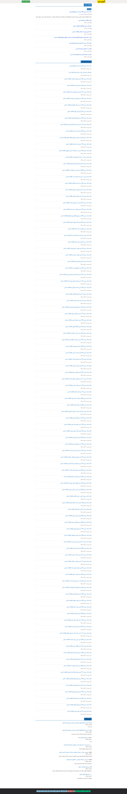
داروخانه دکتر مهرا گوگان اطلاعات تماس (82, 26)
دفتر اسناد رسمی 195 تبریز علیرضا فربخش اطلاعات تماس (78, 118)
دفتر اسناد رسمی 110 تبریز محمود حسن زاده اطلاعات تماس (77, 209)
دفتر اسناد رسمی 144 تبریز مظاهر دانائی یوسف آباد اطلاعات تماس (75, 483)
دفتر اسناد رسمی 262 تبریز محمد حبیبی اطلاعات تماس (78, 353)
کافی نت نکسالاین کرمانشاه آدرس (83, 49)
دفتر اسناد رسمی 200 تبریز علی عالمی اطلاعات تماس (79, 613)
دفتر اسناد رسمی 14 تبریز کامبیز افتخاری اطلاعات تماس (78, 294)
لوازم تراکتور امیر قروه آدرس (84, 20)
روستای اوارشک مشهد (83, 767)
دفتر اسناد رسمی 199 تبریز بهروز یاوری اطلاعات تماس (78, 529)
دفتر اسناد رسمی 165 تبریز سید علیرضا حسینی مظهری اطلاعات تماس (75, 151)
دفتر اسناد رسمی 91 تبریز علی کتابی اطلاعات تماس (79, 509)
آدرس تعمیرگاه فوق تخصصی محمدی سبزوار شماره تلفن (75, 723)
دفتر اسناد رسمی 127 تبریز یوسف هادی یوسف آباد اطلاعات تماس (76, 281)
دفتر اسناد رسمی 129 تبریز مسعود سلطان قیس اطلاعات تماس (76, 340)
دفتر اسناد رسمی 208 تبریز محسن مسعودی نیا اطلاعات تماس (76, 170)
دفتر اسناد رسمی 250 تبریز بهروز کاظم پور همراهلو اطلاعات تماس (76, 216)
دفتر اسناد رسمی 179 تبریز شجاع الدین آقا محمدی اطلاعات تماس (75, 464)
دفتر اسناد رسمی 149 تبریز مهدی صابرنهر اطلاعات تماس (78, 692)
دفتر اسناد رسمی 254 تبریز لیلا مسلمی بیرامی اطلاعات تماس (77, 431)
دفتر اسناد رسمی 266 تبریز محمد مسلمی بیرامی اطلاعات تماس (76, 490)
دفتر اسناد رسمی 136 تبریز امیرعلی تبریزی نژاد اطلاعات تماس (77, 98)
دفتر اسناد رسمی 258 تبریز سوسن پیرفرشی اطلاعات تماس (77, 535)
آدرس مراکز (89, 9)
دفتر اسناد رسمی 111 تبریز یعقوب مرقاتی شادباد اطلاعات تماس (76, 379)
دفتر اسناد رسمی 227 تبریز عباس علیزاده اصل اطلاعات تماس (77, 222)
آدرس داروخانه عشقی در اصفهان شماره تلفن (76, 760)
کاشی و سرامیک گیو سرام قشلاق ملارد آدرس (80, 55)
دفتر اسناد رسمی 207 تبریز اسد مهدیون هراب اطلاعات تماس (77, 203)
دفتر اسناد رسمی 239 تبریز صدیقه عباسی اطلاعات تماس (78, 320)
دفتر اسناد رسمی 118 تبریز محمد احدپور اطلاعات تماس (78, 385)
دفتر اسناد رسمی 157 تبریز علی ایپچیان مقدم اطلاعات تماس (77, 92)
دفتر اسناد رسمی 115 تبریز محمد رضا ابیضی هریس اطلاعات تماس (75, 124)
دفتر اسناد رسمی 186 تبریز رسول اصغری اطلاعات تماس (78, 594)
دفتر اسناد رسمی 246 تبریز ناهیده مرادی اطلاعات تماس (78, 574)
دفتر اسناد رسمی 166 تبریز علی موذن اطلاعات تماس (79, 85)
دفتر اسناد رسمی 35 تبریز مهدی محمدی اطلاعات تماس (78, 366)
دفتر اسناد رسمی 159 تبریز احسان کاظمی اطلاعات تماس (78, 183)
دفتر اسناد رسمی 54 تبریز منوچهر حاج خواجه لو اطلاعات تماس (76, 587)
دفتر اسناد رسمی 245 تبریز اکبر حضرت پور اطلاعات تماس (78, 398)
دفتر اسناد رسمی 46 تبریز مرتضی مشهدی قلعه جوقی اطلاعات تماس (75, 138)
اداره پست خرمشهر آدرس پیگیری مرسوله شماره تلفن (76, 745)
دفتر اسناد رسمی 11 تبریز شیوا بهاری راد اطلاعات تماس (78, 157)
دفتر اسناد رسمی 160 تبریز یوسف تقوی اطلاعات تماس (78, 600)
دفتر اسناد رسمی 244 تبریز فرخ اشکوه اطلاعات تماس (79, 705)
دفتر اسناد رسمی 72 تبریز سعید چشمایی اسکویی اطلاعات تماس (76, 411)
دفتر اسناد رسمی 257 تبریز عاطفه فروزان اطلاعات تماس (78, 327)
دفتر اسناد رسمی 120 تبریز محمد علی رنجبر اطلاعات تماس (77, 620)
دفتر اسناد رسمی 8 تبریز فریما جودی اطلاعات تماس (79, 261)
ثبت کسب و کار (25, 1)
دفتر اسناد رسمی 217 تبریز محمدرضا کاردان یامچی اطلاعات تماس (76, 672)
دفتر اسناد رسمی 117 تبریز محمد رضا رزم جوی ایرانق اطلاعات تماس (75, 633)
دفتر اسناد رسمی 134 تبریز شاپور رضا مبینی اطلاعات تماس (77, 424)
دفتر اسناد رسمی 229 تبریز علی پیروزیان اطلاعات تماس (78, 346)
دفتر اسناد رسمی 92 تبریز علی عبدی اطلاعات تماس (79, 242)
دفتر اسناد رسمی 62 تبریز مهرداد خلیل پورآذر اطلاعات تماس (77, 248)
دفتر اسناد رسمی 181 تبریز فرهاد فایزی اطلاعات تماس (78, 659)
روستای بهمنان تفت (82, 737)
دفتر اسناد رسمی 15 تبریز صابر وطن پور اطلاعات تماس (78, 685)
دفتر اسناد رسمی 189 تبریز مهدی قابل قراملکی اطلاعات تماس (77, 679)
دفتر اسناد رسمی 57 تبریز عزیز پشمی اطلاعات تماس (79, 711)
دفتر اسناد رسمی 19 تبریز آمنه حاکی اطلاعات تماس (79, 392)
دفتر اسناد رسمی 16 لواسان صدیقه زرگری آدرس (80, 43)
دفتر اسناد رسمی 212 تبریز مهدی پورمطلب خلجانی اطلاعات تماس (76, 457)
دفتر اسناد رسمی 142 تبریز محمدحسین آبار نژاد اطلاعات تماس (76, 450)
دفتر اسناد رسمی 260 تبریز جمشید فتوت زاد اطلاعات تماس (77, 666)
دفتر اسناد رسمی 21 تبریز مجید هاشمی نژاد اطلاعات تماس (77, 235)
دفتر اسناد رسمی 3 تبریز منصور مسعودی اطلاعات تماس (78, 190)
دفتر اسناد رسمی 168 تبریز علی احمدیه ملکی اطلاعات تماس (77, 653)
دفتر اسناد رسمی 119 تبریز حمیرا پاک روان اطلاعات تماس (78, 314)
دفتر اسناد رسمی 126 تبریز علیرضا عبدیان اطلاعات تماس (78, 444)
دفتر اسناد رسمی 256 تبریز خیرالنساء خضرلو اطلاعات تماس (77, 477)
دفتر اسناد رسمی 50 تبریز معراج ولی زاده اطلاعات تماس (78, 268)
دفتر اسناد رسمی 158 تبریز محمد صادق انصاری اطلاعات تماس (76, 503)
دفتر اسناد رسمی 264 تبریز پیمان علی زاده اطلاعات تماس (78, 627)
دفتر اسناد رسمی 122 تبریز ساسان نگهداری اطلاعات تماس (77, 105)
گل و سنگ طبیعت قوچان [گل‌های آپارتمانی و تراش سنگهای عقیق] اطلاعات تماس (72, 37)
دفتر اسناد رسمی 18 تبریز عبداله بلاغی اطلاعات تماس (79, 301)
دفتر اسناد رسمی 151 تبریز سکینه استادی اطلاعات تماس (78, 555)
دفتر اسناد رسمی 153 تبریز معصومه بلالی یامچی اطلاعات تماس (76, 307)
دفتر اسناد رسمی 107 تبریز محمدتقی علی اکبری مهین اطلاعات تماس (75, 274)
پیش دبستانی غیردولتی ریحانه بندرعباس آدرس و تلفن (71, 752)
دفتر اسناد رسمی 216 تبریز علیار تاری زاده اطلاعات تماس (78, 359)
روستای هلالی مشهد (84, 774)
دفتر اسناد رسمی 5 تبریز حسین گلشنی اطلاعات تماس (78, 496)
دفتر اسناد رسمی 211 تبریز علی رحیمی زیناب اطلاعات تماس (77, 542)
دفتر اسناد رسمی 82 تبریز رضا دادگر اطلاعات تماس (79, 229)
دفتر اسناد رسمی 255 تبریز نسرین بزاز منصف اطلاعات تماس (77, 640)
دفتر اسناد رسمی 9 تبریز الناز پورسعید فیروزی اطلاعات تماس (77, 164)
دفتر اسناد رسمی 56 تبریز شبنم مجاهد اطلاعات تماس (78, 698)
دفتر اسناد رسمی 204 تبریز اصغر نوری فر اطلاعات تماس (78, 437)
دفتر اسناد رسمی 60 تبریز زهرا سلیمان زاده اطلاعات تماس (77, 568)
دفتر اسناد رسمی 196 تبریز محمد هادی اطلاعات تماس (78, 144)
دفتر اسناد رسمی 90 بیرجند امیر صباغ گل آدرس (80, 12)
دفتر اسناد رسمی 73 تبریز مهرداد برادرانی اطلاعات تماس (78, 255)
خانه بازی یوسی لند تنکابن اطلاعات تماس (81, 32)
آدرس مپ (80, 14)
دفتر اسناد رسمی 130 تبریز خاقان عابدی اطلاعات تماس (78, 418)
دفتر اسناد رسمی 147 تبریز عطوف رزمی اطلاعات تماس (78, 646)
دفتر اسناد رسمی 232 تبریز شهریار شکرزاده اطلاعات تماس (77, 79)
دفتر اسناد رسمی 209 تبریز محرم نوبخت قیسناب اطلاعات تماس (76, 470)
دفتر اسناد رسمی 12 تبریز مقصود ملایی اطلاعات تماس (78, 196)
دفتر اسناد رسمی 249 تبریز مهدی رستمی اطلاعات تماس (78, 516)
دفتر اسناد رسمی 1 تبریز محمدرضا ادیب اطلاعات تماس (78, 177)
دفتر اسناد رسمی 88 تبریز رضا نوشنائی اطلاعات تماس (79, 405)
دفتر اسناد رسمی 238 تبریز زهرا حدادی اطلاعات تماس (78, 548)
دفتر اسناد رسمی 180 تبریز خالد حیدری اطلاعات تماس (78, 131)
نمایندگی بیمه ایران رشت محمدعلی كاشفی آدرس (80, 72)
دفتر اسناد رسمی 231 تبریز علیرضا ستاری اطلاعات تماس (78, 372)
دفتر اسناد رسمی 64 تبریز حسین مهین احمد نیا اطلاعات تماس (76, 581)
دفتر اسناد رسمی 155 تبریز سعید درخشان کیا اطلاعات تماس (77, 333)
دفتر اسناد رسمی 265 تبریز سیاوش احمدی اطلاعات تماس (77, 522)
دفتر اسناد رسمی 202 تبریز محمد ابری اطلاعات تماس (79, 607)
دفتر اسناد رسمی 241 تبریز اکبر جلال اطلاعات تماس (79, 111)
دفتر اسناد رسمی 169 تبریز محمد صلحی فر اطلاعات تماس (77, 287)
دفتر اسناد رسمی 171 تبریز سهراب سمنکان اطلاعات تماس (77, 561)
